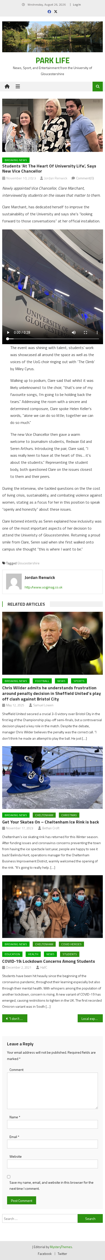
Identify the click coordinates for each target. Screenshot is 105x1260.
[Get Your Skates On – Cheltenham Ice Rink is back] (52, 777)
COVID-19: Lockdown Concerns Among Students (48, 961)
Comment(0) (85, 178)
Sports (79, 681)
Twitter (62, 1253)
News (61, 681)
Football (42, 681)
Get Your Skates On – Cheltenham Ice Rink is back (50, 822)
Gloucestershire (28, 563)
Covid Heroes (71, 944)
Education (12, 954)
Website (16, 1156)
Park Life (53, 60)
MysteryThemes (61, 1246)
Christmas (69, 815)
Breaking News (16, 160)
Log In (77, 4)
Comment (16, 1069)
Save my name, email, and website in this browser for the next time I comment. (52, 1185)
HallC (43, 967)
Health (33, 954)
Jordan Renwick (55, 178)
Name (15, 1117)
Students (70, 954)
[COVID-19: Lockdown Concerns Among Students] (52, 906)
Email (14, 1136)
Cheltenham (44, 815)
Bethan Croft (50, 828)
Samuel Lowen (43, 705)
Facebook (45, 1253)
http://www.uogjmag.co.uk (44, 587)
